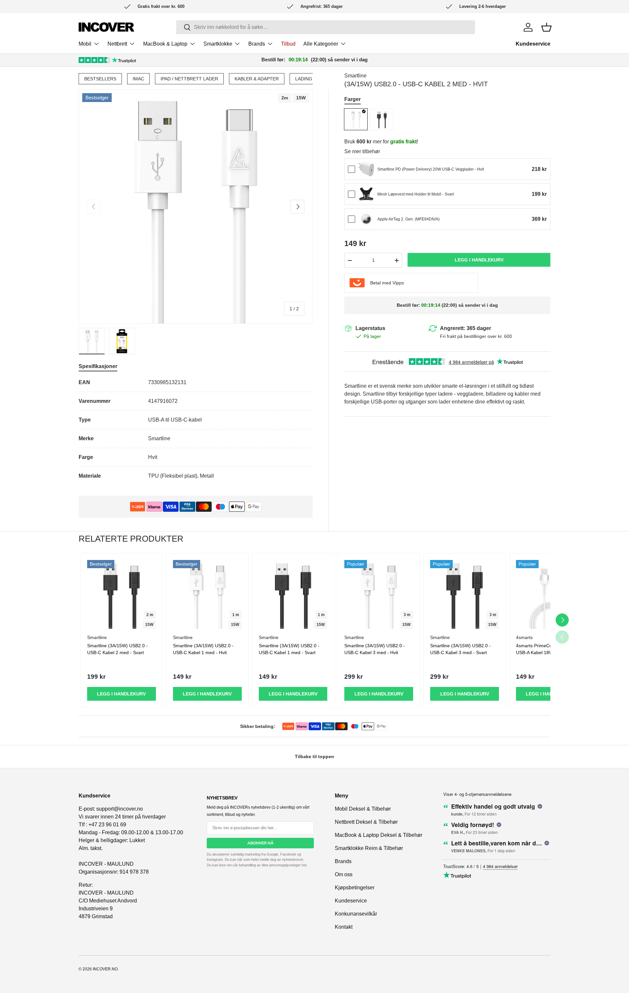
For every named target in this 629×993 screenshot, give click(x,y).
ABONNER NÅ (260, 843)
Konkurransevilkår (356, 914)
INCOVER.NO (105, 969)
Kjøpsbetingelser (354, 887)
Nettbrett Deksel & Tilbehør (366, 822)
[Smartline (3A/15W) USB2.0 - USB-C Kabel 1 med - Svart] (293, 594)
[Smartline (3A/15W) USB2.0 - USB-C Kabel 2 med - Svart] (382, 119)
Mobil (85, 44)
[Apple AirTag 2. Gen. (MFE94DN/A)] (366, 219)
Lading (303, 78)
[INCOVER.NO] (106, 27)
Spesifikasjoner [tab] (98, 366)
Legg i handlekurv (479, 259)
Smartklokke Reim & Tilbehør (369, 848)
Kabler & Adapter (257, 78)
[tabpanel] (196, 429)
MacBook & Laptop (165, 44)
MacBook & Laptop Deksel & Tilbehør (378, 835)
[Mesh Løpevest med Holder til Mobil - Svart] (366, 194)
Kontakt (344, 927)
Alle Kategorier (320, 44)
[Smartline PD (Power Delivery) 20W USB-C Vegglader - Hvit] (366, 169)
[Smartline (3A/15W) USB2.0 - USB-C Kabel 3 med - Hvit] (378, 594)
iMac (138, 78)
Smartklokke (217, 44)
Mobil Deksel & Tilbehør (363, 809)
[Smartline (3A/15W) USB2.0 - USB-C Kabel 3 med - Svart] (464, 594)
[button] (546, 27)
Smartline (355, 75)
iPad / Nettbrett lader (189, 78)
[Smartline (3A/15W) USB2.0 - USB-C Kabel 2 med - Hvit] (355, 119)
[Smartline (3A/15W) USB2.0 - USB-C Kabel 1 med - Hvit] (207, 594)
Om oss (344, 874)
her (304, 865)
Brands (256, 44)
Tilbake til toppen (314, 756)
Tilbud (288, 44)
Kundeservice (533, 44)
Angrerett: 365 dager (465, 328)
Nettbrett (117, 44)
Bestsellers (100, 78)
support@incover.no (119, 809)
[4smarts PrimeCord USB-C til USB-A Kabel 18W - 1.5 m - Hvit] (550, 594)
